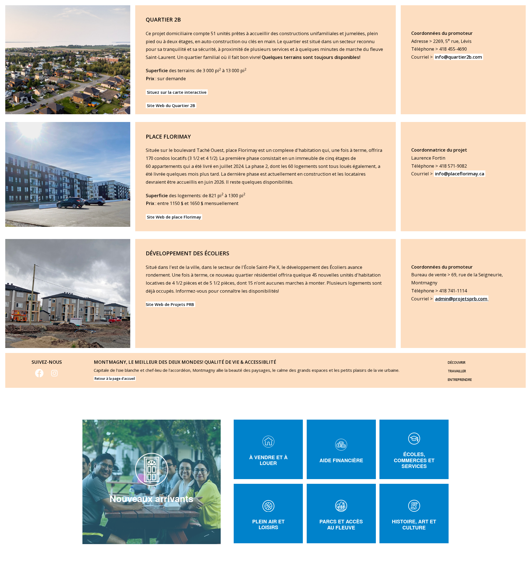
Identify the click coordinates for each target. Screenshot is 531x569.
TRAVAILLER (457, 371)
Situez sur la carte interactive (177, 92)
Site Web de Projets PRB (170, 304)
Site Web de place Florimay (174, 217)
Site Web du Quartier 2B (171, 105)
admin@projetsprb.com (461, 298)
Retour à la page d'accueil (115, 378)
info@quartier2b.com (458, 57)
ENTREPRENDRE (460, 379)
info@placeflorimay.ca (460, 173)
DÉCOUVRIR (456, 362)
